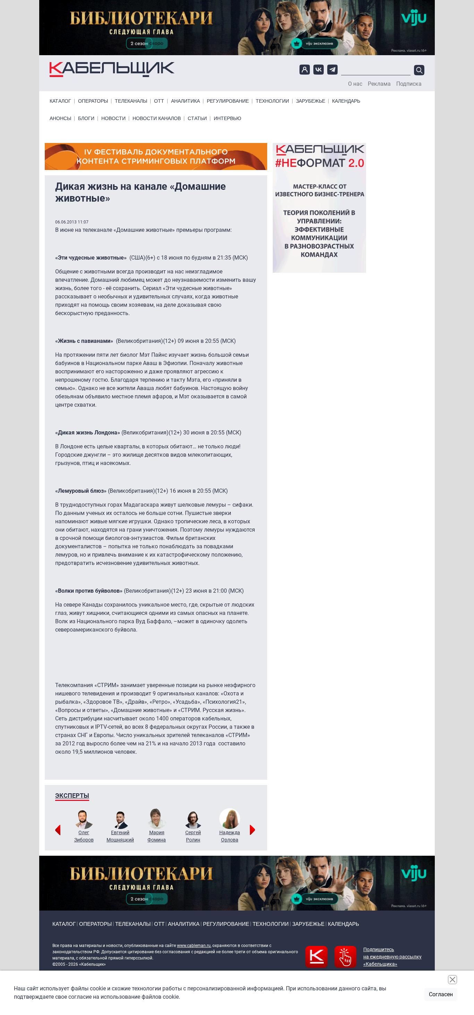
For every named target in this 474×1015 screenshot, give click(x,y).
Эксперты (72, 795)
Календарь (346, 101)
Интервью (227, 118)
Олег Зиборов (84, 836)
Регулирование (228, 101)
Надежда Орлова (229, 836)
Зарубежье (310, 101)
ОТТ (159, 101)
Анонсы (60, 118)
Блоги (86, 118)
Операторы (93, 101)
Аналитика (185, 101)
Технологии (272, 101)
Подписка (409, 84)
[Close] (452, 979)
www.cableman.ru (194, 945)
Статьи (197, 118)
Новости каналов (157, 118)
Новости (113, 118)
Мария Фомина (156, 836)
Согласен (441, 994)
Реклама (379, 84)
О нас (355, 84)
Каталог (60, 101)
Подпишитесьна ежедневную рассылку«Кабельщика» (392, 957)
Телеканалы (131, 101)
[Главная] (112, 69)
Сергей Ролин (193, 836)
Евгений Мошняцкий (120, 836)
